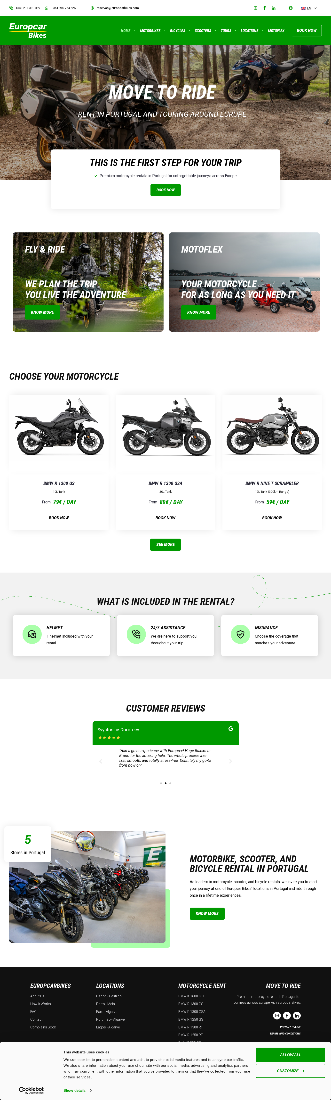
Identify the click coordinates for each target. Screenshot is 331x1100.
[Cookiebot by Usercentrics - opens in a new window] (31, 1090)
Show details (74, 1090)
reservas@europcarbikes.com (118, 8)
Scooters (203, 30)
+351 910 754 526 (63, 8)
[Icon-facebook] (264, 8)
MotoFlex (276, 30)
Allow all (290, 1055)
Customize (288, 1070)
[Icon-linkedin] (273, 8)
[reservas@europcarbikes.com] (92, 8)
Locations (249, 30)
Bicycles (177, 30)
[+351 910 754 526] (46, 8)
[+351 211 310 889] (11, 8)
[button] (161, 783)
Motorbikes (150, 30)
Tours (226, 30)
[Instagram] (256, 8)
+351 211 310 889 (28, 8)
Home (125, 30)
